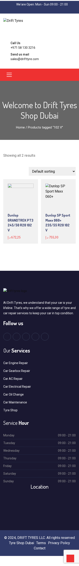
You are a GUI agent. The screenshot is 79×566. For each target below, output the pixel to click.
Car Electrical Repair (17, 386)
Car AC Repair (13, 378)
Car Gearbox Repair (16, 371)
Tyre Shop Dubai (21, 543)
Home (20, 127)
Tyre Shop (10, 410)
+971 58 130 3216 (23, 47)
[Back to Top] (70, 558)
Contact (39, 548)
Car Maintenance (15, 402)
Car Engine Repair (15, 363)
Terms (41, 543)
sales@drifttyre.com (25, 59)
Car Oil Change (13, 394)
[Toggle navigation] (9, 75)
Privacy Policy (59, 543)
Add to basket (19, 204)
